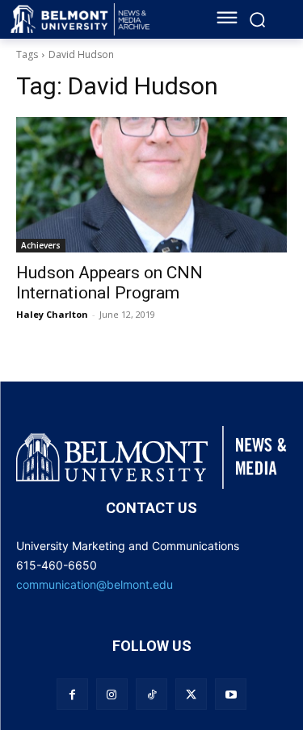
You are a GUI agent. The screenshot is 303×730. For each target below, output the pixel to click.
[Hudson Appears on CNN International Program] (151, 184)
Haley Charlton (52, 314)
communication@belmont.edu (94, 584)
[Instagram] (112, 694)
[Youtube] (230, 694)
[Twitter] (191, 694)
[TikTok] (151, 694)
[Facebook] (72, 694)
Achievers (41, 245)
